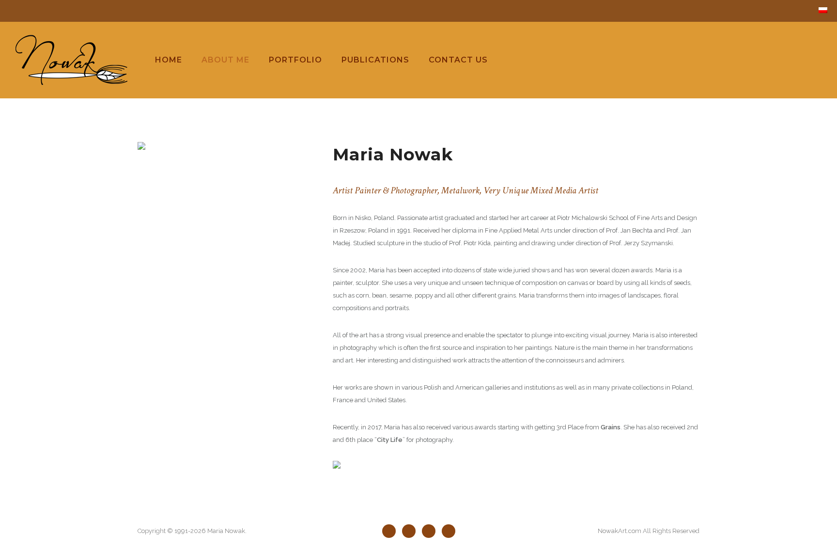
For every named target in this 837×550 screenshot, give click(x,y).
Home (168, 59)
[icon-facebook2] (391, 531)
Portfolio (295, 59)
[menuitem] (823, 10)
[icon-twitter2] (411, 531)
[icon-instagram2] (448, 531)
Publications (375, 59)
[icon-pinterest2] (431, 531)
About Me (225, 59)
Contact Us (458, 59)
